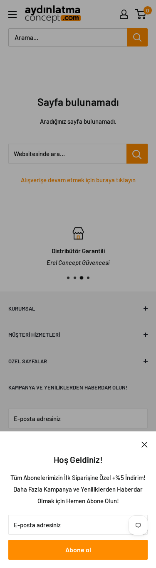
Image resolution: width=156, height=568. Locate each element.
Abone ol (78, 549)
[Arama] (137, 37)
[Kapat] (144, 444)
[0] (141, 14)
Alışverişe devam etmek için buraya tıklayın (78, 180)
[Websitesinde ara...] (137, 154)
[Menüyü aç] (12, 14)
